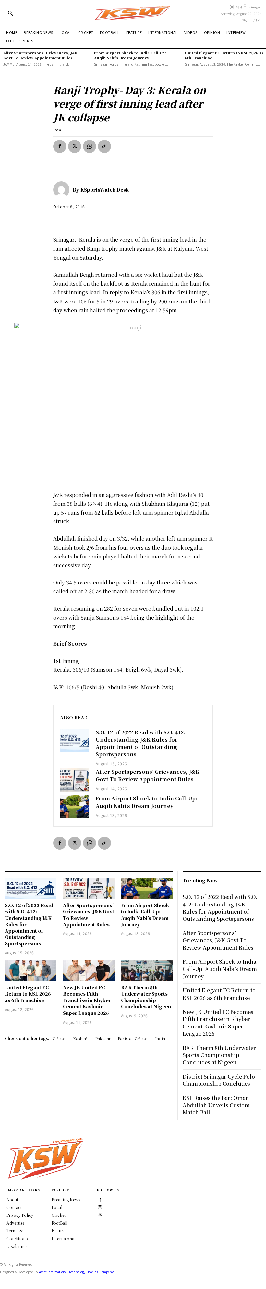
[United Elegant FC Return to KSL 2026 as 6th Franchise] (30, 970)
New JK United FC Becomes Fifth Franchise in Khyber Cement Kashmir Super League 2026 (87, 1000)
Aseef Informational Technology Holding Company (76, 1272)
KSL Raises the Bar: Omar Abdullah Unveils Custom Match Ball (216, 1105)
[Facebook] (59, 146)
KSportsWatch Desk (104, 189)
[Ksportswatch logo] (133, 12)
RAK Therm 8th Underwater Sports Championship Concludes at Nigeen (146, 997)
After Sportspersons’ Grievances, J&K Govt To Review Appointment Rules (40, 55)
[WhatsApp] (89, 146)
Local (58, 130)
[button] (10, 13)
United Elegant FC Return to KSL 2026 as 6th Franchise (224, 55)
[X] (74, 146)
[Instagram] (100, 1207)
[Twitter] (100, 1214)
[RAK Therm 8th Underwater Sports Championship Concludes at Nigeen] (147, 970)
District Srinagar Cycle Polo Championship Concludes (219, 1080)
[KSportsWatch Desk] (63, 189)
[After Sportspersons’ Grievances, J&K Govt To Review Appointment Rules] (74, 780)
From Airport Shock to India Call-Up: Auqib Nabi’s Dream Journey (130, 55)
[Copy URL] (104, 146)
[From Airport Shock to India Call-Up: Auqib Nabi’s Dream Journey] (74, 806)
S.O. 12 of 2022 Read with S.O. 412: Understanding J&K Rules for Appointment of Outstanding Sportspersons (140, 743)
